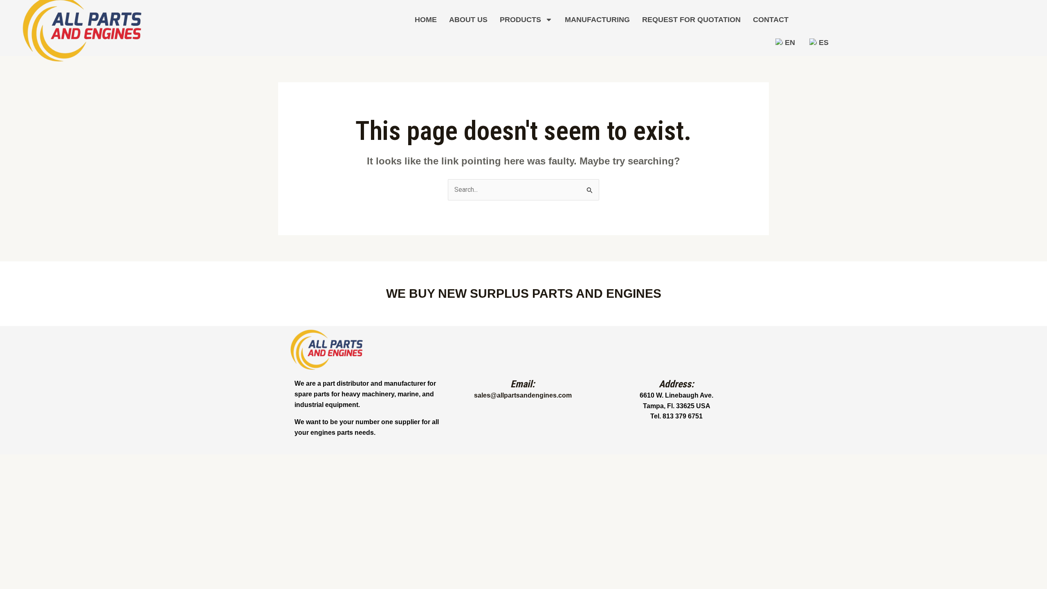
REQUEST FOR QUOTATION (691, 20)
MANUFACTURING (597, 20)
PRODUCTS (520, 20)
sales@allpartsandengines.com (523, 395)
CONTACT (771, 20)
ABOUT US (468, 20)
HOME (426, 20)
